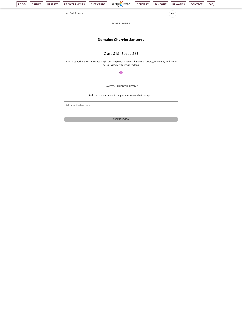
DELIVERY (143, 4)
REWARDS (178, 4)
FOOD (22, 4)
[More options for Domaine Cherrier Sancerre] (172, 14)
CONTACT (197, 4)
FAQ (211, 4)
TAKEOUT (161, 4)
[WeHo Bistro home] (121, 4)
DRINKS (36, 4)
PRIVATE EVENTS (74, 4)
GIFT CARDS (98, 4)
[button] (75, 13)
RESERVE (52, 4)
